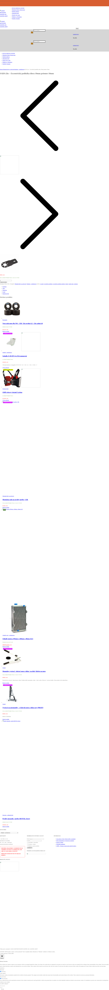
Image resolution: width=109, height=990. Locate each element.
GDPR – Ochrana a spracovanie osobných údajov (66, 846)
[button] (6, 331)
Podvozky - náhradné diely (8, 815)
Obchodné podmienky (60, 844)
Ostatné (4, 667)
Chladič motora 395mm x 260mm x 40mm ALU (18, 639)
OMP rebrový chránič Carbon (12, 392)
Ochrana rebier (5, 388)
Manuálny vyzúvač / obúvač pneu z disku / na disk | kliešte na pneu (24, 671)
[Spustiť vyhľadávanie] (32, 32)
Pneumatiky (5, 320)
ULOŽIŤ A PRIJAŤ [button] (4, 983)
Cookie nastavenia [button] (4, 953)
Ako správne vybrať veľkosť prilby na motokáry (66, 839)
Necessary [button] (2, 969)
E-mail (4, 292)
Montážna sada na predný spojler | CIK (15, 499)
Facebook (4, 286)
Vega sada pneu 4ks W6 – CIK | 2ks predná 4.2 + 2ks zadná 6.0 (23, 323)
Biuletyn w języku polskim (33, 846)
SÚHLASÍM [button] (10, 953)
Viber (4, 288)
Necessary (4, 971)
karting (66, 283)
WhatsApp (5, 290)
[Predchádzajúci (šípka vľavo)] (0, 987)
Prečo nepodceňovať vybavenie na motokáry (65, 840)
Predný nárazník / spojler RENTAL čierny (16, 818)
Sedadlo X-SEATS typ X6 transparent (15, 356)
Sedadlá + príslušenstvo (7, 352)
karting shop (71, 283)
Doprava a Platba (59, 842)
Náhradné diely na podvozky (9, 69)
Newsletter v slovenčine (33, 842)
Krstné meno (29, 839)
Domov (1, 69)
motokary (76, 283)
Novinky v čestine (32, 844)
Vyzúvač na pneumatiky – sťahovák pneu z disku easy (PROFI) (23, 707)
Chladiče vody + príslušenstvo (9, 635)
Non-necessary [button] (3, 976)
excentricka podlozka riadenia (59, 283)
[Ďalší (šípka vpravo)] (1, 987)
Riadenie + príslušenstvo (19, 69)
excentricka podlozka (48, 283)
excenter (42, 283)
